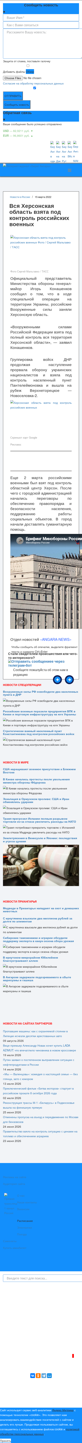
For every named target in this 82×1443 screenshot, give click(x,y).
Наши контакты (27, 1202)
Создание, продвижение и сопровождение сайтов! (46, 1401)
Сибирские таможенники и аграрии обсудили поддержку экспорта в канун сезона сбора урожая (38, 939)
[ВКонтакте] (32, 1375)
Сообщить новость (17, 105)
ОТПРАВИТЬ (13, 96)
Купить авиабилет (14, 1248)
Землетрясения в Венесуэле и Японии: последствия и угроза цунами (40, 839)
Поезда (22, 1234)
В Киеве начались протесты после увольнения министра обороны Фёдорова (36, 780)
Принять (5, 1441)
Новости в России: (20, 197)
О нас (21, 1195)
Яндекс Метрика (62, 1410)
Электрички (24, 1227)
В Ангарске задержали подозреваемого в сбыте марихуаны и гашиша (37, 978)
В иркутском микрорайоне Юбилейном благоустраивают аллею (30, 958)
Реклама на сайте (14, 1177)
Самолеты (10, 1241)
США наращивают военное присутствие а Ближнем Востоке (39, 770)
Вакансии (23, 1209)
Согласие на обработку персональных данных (33, 83)
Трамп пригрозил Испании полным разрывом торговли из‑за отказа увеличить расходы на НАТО (39, 819)
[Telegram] (43, 1375)
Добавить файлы (14, 72)
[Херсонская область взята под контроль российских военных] (41, 417)
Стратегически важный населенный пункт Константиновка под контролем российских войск (38, 732)
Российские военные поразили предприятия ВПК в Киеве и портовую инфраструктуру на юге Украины (39, 712)
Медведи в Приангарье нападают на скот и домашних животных (41, 909)
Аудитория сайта (14, 1184)
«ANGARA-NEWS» (55, 639)
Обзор (30, 72)
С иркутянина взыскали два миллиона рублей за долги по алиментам (37, 919)
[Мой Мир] (49, 1375)
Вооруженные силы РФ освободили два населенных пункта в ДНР (40, 693)
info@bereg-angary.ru (16, 1339)
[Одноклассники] (38, 1375)
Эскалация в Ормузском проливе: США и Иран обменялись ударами (36, 800)
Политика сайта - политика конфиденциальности (32, 1344)
